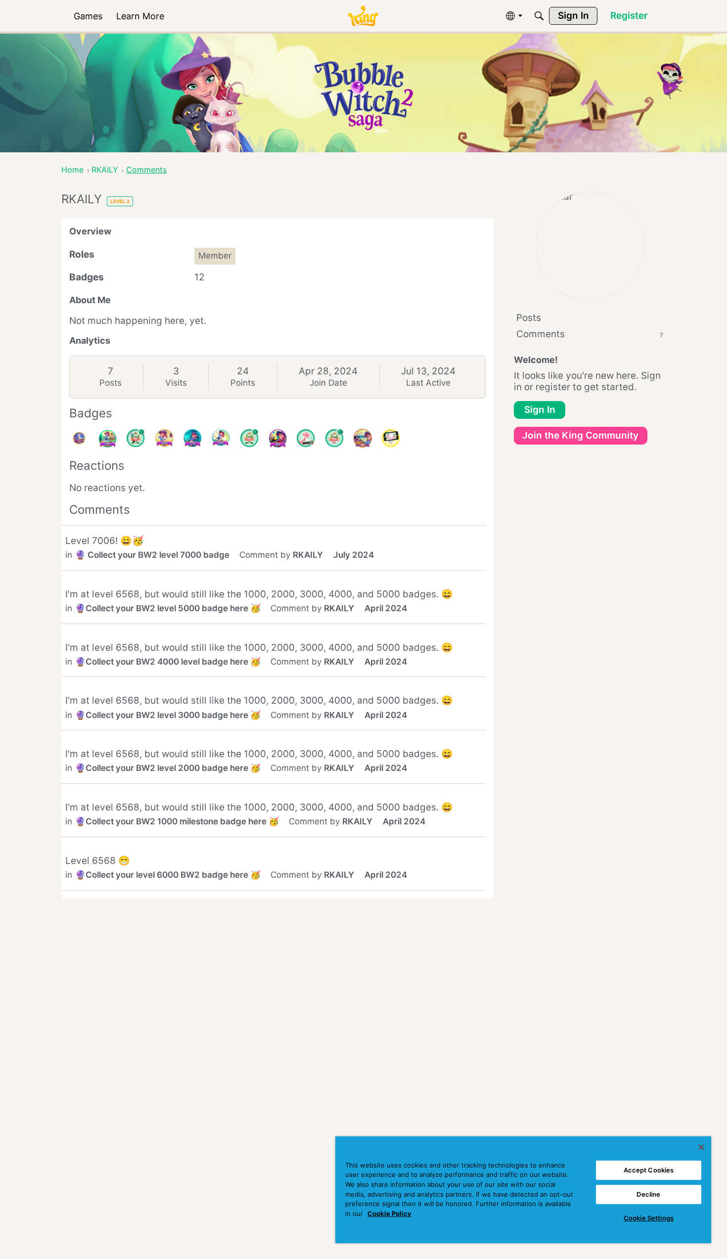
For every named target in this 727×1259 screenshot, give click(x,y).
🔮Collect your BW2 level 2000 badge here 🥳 (168, 768)
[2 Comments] (249, 438)
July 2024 (353, 555)
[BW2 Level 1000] (277, 438)
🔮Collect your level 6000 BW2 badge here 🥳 (168, 875)
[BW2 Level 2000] (220, 438)
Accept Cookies (649, 1170)
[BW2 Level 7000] (79, 438)
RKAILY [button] (308, 555)
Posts (110, 383)
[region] (523, 1189)
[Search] (539, 16)
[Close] (701, 1147)
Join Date (328, 383)
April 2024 (385, 608)
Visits (176, 383)
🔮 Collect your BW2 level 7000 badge (152, 555)
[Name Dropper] (305, 438)
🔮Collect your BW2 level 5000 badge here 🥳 (168, 608)
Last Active (428, 383)
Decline (648, 1194)
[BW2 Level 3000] (192, 438)
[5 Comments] (135, 438)
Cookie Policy (389, 1213)
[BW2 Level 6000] (362, 438)
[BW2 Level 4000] (164, 438)
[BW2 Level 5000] (107, 438)
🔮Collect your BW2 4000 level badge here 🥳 (168, 662)
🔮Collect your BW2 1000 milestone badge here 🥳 (177, 821)
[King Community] (363, 16)
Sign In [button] (539, 409)
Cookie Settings (649, 1218)
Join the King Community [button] (580, 435)
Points (242, 383)
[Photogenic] (390, 438)
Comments (589, 334)
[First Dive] (334, 438)
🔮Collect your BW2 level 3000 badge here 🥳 (168, 715)
